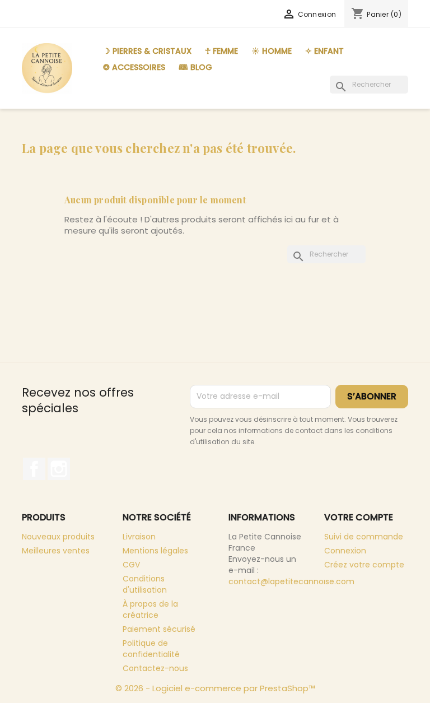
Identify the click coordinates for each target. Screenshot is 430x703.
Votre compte (358, 517)
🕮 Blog (195, 67)
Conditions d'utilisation (145, 584)
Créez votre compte (364, 564)
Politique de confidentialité (151, 648)
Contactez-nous (155, 668)
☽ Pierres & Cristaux (147, 51)
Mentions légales (155, 550)
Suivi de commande (363, 536)
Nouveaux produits (58, 536)
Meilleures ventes (56, 550)
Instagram (59, 469)
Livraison (139, 536)
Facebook (34, 469)
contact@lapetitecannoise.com (291, 581)
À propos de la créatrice (150, 609)
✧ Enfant (324, 51)
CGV (131, 564)
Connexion (345, 550)
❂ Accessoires (134, 67)
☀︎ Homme (271, 51)
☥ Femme (221, 51)
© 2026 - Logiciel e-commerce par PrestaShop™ (215, 688)
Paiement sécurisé (159, 629)
